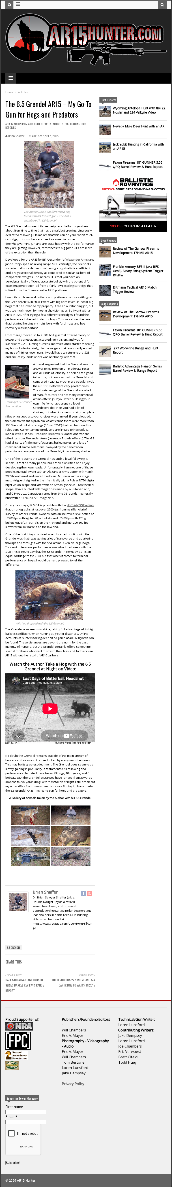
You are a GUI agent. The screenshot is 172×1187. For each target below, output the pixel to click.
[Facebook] (83, 893)
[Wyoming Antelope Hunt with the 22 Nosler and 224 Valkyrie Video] (105, 111)
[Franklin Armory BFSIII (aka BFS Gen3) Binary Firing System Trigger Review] (105, 270)
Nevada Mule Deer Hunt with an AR (138, 126)
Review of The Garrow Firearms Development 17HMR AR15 (136, 250)
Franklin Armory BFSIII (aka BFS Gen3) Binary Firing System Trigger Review (138, 270)
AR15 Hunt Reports (40, 124)
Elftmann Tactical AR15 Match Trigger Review (135, 289)
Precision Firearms (47, 434)
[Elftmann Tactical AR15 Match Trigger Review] (105, 290)
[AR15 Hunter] (86, 63)
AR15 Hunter (26, 1180)
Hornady (79, 430)
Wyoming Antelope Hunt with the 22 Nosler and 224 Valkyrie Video (139, 110)
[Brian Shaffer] (18, 912)
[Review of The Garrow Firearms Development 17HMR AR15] (105, 251)
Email (11, 1116)
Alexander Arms (77, 259)
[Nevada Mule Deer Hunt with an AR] (105, 129)
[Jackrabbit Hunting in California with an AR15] (105, 147)
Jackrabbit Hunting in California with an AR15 (138, 146)
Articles (58, 124)
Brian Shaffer (45, 892)
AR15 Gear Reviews (16, 124)
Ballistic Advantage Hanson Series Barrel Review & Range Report (24, 985)
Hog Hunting (72, 124)
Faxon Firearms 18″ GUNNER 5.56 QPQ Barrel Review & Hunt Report (138, 164)
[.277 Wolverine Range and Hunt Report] (105, 351)
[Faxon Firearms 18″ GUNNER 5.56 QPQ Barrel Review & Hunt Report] (105, 165)
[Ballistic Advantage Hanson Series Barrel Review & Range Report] (105, 369)
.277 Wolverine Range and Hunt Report (135, 350)
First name (14, 1106)
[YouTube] (89, 893)
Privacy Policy (73, 1083)
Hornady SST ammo (80, 505)
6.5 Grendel (13, 947)
